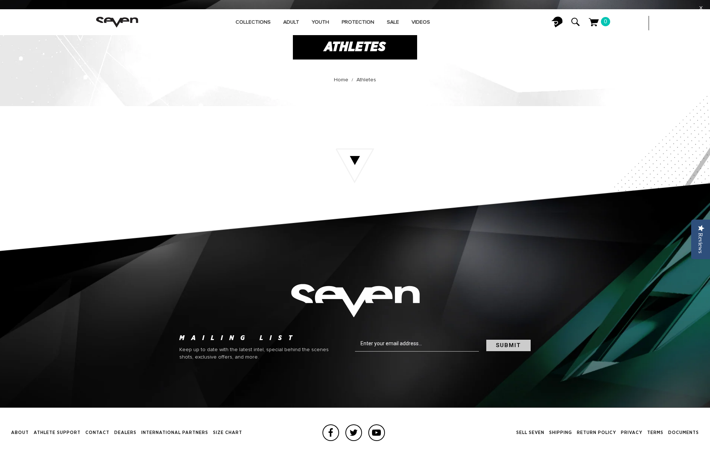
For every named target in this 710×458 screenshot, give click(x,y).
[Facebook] (330, 432)
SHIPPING (560, 432)
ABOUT (20, 432)
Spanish (691, 23)
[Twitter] (353, 432)
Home (341, 79)
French (676, 23)
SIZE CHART (227, 432)
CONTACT (97, 432)
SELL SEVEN (530, 432)
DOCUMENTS (683, 432)
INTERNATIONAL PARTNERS (174, 432)
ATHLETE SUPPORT (57, 432)
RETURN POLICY (596, 432)
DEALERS (125, 432)
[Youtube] (376, 432)
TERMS (655, 432)
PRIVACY (631, 432)
